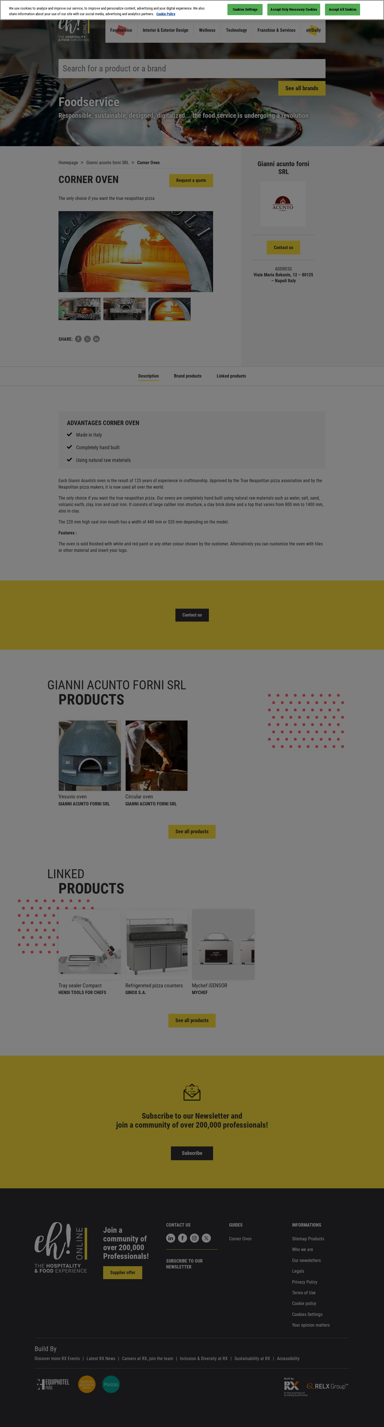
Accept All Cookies (342, 9)
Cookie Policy (165, 14)
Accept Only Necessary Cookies (293, 9)
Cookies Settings (245, 9)
